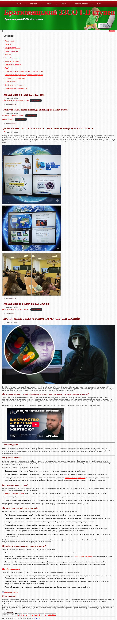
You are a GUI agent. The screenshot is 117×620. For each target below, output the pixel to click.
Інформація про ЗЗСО (12, 48)
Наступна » (52, 615)
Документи (33, 4)
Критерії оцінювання (12, 58)
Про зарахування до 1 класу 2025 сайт (15, 309)
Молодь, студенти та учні (14, 493)
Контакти (8, 54)
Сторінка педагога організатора (16, 88)
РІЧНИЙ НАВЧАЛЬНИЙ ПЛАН (15, 78)
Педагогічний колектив (13, 65)
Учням (99, 4)
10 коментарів (10, 313)
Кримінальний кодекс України (75, 478)
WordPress (37, 618)
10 (32, 615)
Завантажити (35, 100)
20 (36, 615)
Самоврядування (11, 81)
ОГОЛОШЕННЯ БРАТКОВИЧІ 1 (13, 115)
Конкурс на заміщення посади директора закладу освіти (35, 109)
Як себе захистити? (11, 569)
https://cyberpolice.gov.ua (83, 556)
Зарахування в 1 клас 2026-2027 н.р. (23, 94)
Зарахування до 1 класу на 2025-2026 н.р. (26, 303)
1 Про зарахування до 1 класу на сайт (15, 100)
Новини (63, 4)
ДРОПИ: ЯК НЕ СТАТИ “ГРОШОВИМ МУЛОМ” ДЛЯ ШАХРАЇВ (41, 318)
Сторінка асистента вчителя (14, 85)
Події (7, 68)
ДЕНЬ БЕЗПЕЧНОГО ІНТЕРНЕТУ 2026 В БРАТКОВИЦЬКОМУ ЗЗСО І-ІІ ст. (48, 128)
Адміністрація (10, 41)
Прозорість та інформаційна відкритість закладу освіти (24, 71)
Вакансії (8, 44)
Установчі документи (81, 4)
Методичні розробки (12, 61)
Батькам (18, 4)
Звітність (49, 4)
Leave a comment (11, 104)
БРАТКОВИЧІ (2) (8, 119)
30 (39, 615)
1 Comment (9, 612)
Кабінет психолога (11, 51)
